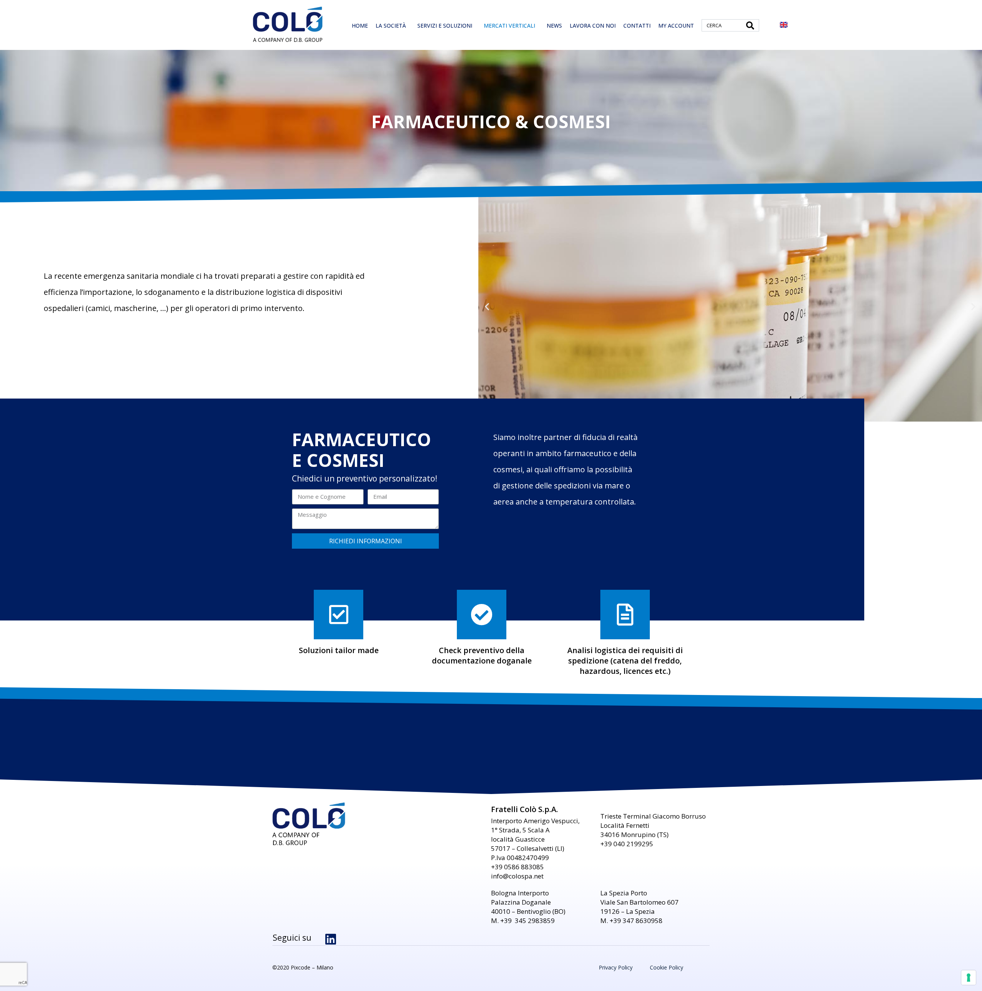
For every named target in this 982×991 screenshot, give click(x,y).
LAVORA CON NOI (593, 25)
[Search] (750, 25)
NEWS (554, 25)
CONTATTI (637, 25)
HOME (360, 25)
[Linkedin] (331, 939)
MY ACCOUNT (676, 25)
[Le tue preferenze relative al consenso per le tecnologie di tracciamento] (968, 977)
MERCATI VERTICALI (509, 25)
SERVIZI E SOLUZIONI (444, 25)
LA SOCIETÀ (391, 25)
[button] (487, 306)
